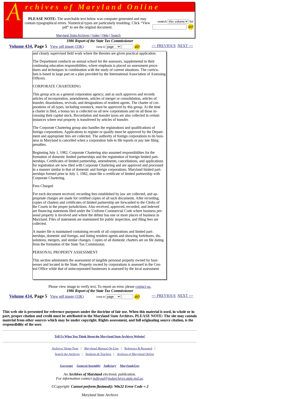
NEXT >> (185, 46)
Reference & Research (138, 348)
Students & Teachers (98, 354)
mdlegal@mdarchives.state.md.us (118, 378)
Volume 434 (20, 46)
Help (105, 35)
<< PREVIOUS (164, 46)
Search (116, 35)
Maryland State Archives (73, 35)
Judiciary (109, 365)
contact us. (143, 286)
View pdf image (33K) (67, 46)
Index (96, 35)
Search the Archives (67, 354)
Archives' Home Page (65, 348)
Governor (66, 365)
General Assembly (89, 365)
